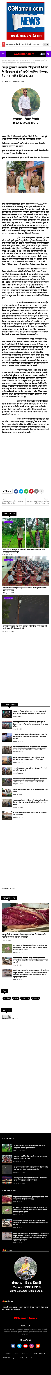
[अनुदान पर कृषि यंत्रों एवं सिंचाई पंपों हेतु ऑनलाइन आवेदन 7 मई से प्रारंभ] (7, 792)
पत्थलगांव (36, 998)
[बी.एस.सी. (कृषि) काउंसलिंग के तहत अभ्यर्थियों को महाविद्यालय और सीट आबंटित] (7, 815)
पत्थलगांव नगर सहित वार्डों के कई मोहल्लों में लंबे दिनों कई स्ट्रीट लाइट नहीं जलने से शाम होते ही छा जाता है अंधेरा (25, 627)
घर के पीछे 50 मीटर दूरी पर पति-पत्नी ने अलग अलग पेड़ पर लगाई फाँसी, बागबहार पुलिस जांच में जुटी (24, 550)
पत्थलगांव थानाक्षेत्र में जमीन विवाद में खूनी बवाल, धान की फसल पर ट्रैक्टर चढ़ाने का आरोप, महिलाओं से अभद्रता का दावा (30, 780)
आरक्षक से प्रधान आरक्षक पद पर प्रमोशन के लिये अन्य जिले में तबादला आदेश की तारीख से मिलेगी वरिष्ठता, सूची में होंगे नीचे (30, 748)
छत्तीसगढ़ (7, 998)
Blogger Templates (21, 1368)
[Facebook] (16, 491)
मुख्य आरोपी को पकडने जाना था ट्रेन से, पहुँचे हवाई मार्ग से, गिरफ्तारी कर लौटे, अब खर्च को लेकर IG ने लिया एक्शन (29, 758)
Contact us (26, 1353)
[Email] (36, 491)
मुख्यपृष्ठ (4, 60)
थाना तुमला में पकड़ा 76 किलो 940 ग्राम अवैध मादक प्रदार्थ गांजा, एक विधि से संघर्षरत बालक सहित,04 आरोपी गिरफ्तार (29, 712)
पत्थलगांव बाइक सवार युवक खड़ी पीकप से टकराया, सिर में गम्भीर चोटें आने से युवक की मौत (30, 769)
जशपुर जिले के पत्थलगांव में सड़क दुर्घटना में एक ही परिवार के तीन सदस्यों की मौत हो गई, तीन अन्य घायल (24, 935)
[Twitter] (21, 491)
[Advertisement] (25, 665)
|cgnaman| (15, 1358)
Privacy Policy (39, 1353)
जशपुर (16, 998)
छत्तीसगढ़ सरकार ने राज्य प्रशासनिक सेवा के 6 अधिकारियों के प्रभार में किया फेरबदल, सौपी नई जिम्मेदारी (30, 1179)
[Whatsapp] (26, 491)
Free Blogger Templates (32, 1369)
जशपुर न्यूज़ (26, 998)
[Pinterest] (31, 491)
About (16, 1353)
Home (8, 1353)
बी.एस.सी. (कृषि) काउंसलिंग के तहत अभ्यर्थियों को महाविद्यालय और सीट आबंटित (30, 813)
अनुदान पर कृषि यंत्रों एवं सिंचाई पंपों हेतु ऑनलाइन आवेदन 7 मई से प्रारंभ (31, 790)
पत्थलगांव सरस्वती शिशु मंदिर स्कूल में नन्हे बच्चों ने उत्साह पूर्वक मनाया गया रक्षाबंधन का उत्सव (24, 589)
